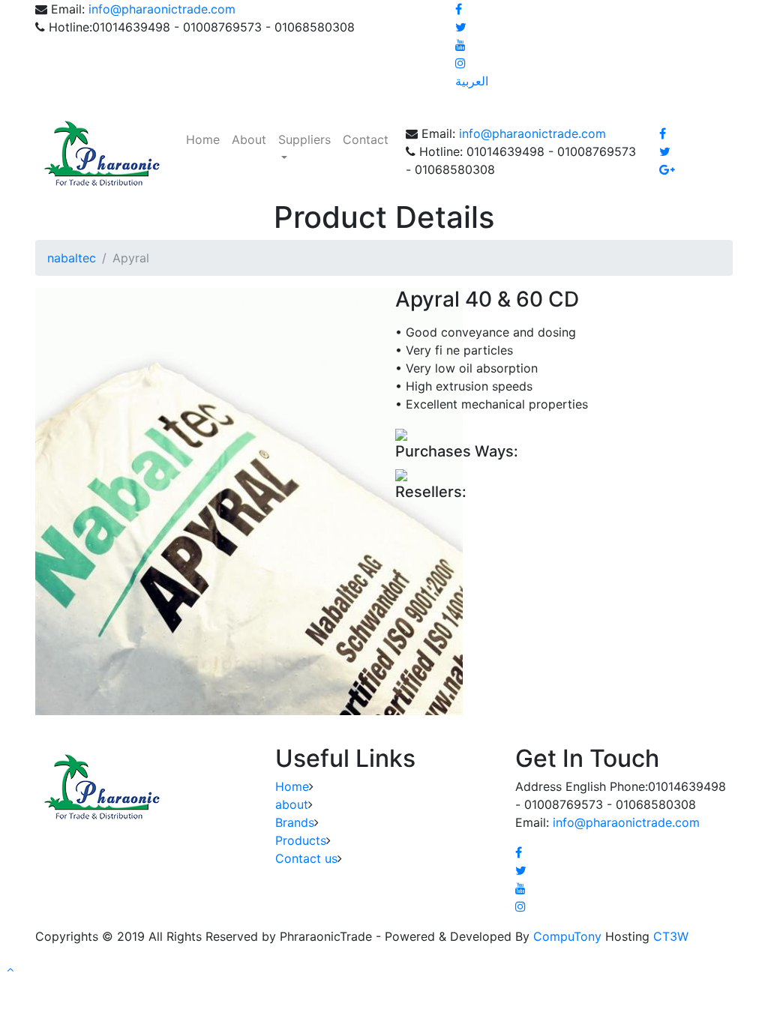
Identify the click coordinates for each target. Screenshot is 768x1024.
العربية (471, 80)
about (291, 804)
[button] (10, 969)
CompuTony (567, 936)
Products (300, 840)
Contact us (306, 858)
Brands (294, 822)
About (249, 139)
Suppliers (304, 139)
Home (203, 139)
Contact (365, 139)
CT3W (670, 936)
